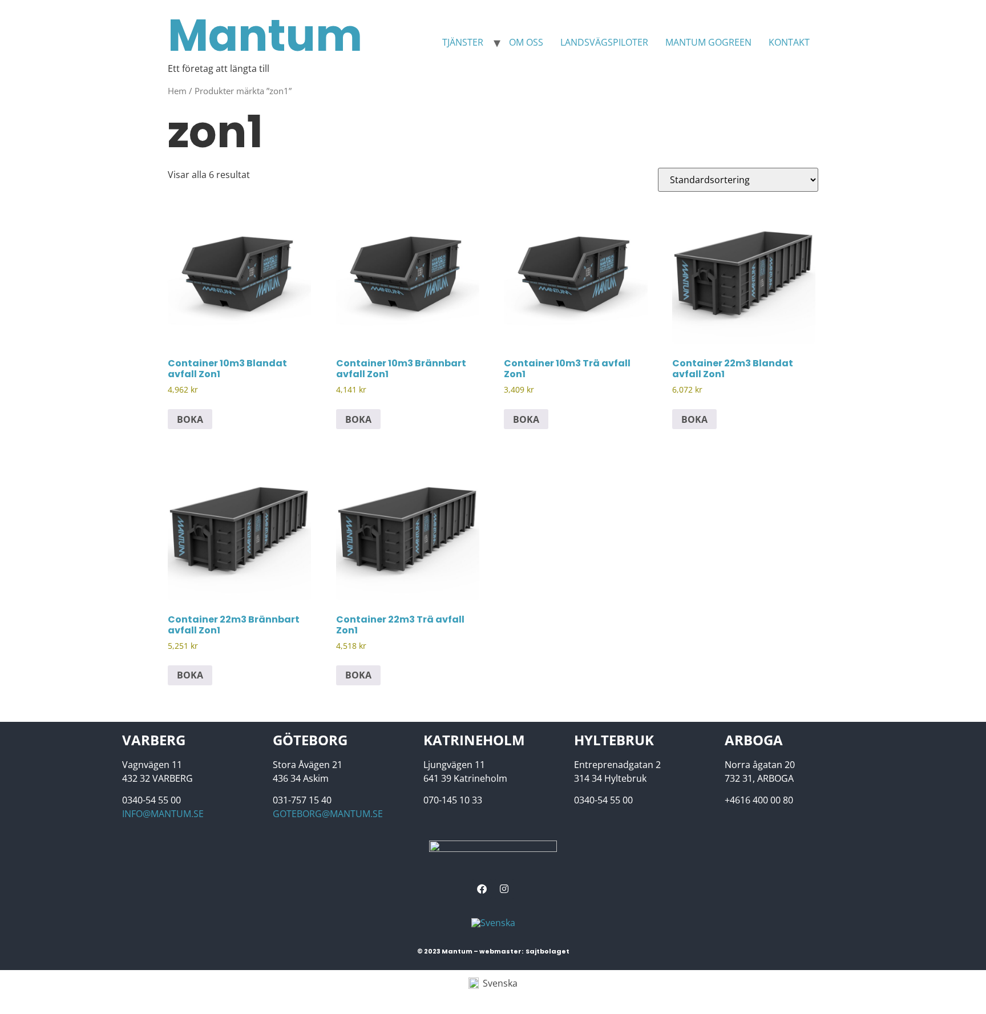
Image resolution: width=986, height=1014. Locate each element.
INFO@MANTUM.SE (163, 813)
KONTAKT (789, 42)
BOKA (190, 419)
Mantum (265, 35)
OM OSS (526, 42)
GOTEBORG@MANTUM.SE (328, 813)
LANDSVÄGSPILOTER (604, 42)
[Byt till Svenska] (493, 923)
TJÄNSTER (462, 42)
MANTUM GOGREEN (708, 42)
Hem (177, 90)
